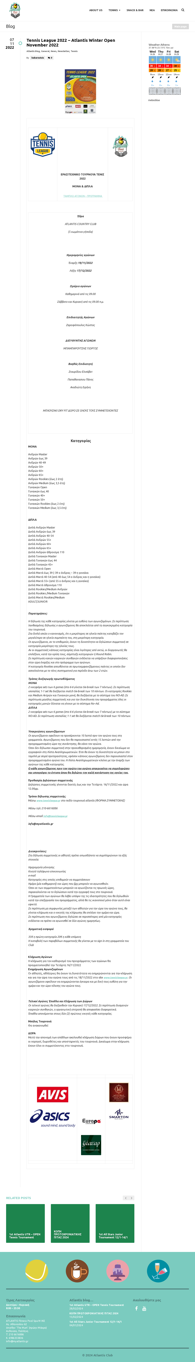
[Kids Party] (117, 1271)
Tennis (74, 51)
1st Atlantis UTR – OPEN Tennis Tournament (96, 1305)
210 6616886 (16, 1334)
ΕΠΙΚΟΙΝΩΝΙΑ (169, 10)
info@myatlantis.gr (17, 1341)
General (45, 51)
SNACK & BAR (135, 10)
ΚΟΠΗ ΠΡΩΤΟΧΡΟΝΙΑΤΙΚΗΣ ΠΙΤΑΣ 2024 (93, 1313)
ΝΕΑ (152, 10)
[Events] (158, 1271)
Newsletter (63, 51)
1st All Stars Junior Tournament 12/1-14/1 (95, 1321)
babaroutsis (38, 58)
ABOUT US (95, 10)
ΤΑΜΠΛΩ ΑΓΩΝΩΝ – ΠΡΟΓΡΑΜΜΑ (83, 196)
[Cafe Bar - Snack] (77, 1271)
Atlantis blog (33, 51)
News (53, 51)
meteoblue (154, 100)
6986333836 (16, 1338)
